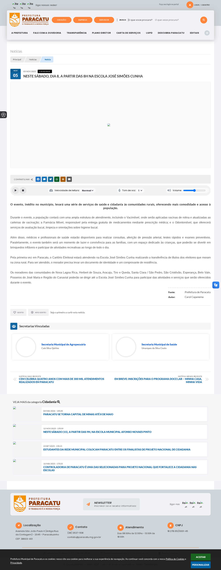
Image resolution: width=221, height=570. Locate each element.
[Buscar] (203, 20)
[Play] (15, 190)
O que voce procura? (140, 20)
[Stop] (23, 190)
